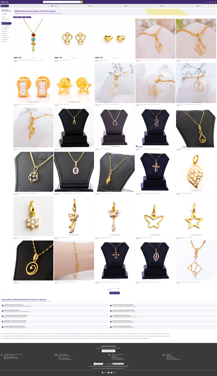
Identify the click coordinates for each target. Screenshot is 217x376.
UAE (122, 368)
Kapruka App (110, 363)
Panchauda (29, 17)
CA (123, 368)
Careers (124, 366)
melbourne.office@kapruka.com (174, 359)
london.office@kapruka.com (119, 359)
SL (117, 368)
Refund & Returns (119, 366)
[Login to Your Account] (215, 2)
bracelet (41, 338)
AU (118, 368)
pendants (79, 333)
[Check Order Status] (212, 2)
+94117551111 (11, 355)
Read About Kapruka (108, 366)
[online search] (81, 2)
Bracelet (24, 17)
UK (120, 368)
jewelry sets (8, 336)
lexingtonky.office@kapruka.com (67, 359)
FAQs (127, 366)
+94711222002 (15, 358)
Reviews (114, 366)
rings (61, 333)
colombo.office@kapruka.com (11, 357)
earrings (67, 333)
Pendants (19, 17)
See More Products (115, 292)
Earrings (15, 17)
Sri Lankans (108, 368)
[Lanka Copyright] (93, 368)
